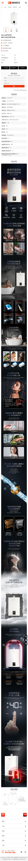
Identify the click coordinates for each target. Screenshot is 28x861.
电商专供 (15, 7)
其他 (20, 7)
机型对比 (23, 67)
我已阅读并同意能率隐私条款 (21, 90)
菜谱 (3, 831)
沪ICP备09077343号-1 (7, 859)
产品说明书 (6, 67)
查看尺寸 (14, 67)
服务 (3, 840)
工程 (3, 845)
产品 (5, 7)
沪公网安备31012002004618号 (19, 859)
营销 (3, 835)
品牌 (3, 821)
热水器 (9, 7)
